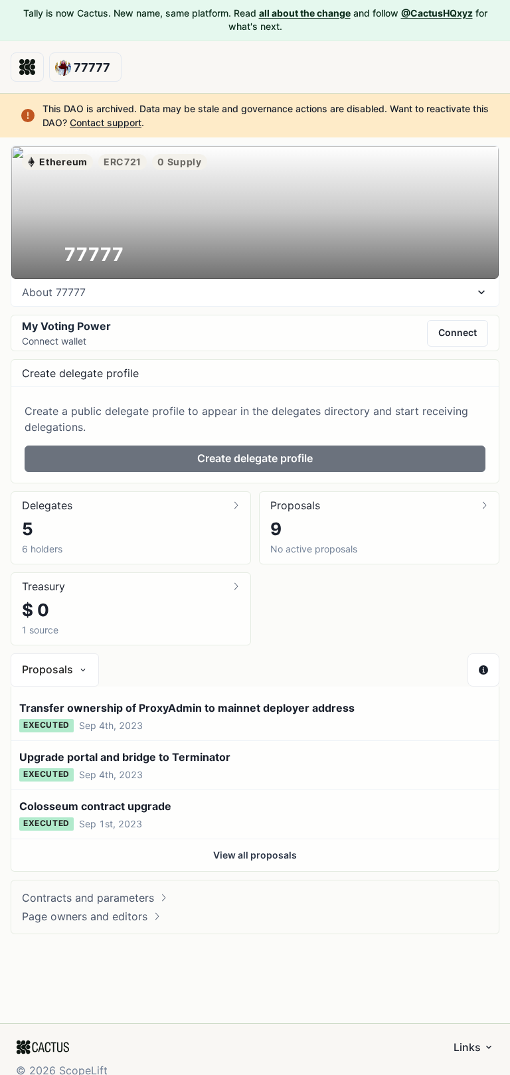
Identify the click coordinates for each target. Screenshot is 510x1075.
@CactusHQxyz (437, 13)
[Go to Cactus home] (27, 67)
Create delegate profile (255, 458)
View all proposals (255, 855)
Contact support (105, 122)
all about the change (305, 13)
